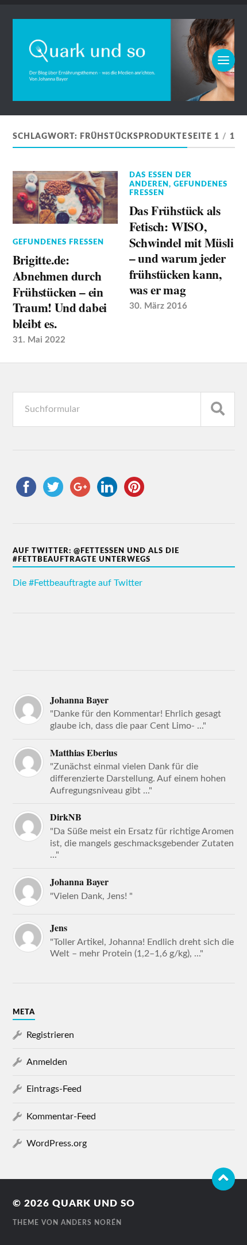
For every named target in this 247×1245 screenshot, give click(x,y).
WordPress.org (56, 1143)
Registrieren (50, 1035)
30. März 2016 (158, 306)
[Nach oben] (223, 1179)
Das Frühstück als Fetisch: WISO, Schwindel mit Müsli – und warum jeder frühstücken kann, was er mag (181, 250)
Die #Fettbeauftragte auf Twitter (77, 583)
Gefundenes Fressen (58, 242)
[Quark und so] (124, 60)
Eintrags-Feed (54, 1089)
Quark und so (93, 1203)
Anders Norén (91, 1222)
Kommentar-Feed (61, 1116)
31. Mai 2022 (39, 340)
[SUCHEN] (217, 409)
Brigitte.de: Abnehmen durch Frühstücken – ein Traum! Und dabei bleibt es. (60, 291)
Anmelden (46, 1062)
